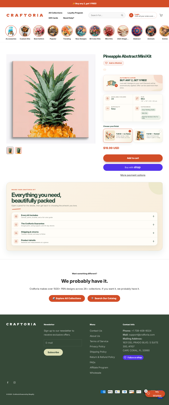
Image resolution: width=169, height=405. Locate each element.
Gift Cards (53, 18)
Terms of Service (99, 341)
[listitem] (11, 32)
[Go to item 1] (10, 150)
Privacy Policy (97, 346)
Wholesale (95, 372)
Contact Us (96, 330)
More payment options (132, 175)
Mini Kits (144, 113)
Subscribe (53, 352)
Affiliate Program (99, 367)
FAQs (92, 362)
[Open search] (122, 15)
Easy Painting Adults (148, 109)
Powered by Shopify (27, 394)
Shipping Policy (98, 351)
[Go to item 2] (18, 150)
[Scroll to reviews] (104, 69)
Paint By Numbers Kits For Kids (150, 117)
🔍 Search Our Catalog (103, 298)
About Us (95, 336)
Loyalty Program (75, 13)
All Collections (55, 13)
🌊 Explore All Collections (67, 298)
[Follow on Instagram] (14, 382)
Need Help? (68, 18)
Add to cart (133, 158)
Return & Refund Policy (102, 357)
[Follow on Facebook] (7, 382)
